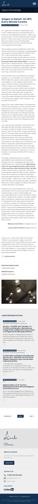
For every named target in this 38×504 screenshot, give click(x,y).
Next (32, 416)
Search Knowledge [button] (11, 10)
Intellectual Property (8, 268)
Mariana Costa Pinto (8, 274)
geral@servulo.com (13, 478)
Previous (7, 416)
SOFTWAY (28, 501)
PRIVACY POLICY (14, 496)
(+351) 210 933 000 (14, 475)
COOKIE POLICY (25, 496)
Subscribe (9, 463)
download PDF (9, 256)
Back (20, 416)
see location (11, 481)
